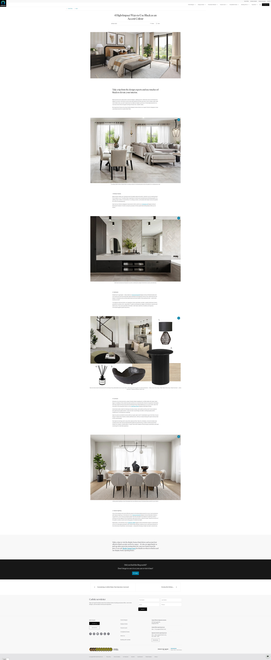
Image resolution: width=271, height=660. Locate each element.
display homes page (129, 548)
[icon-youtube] (97, 634)
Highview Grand (135, 406)
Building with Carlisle (125, 639)
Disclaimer (133, 656)
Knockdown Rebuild (212, 4)
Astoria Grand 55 (136, 295)
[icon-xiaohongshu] (108, 634)
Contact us (265, 4)
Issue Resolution (140, 656)
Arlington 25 (145, 204)
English (4, 659)
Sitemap (156, 656)
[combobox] (5, 659)
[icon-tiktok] (101, 634)
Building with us (244, 4)
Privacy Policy (108, 656)
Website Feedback (149, 656)
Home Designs (191, 4)
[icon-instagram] (94, 634)
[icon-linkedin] (105, 634)
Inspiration (254, 4)
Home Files (70, 8)
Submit (143, 609)
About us (122, 635)
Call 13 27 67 (94, 627)
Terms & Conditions (117, 656)
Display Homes (201, 4)
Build (77, 8)
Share (152, 23)
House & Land (223, 4)
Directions (155, 640)
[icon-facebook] (90, 634)
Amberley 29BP (131, 522)
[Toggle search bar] (260, 5)
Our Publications (125, 656)
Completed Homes (233, 4)
